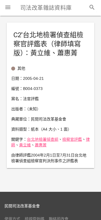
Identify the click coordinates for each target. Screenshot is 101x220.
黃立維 (25, 145)
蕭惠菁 (41, 145)
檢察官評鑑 (72, 139)
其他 (21, 68)
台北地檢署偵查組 (42, 139)
